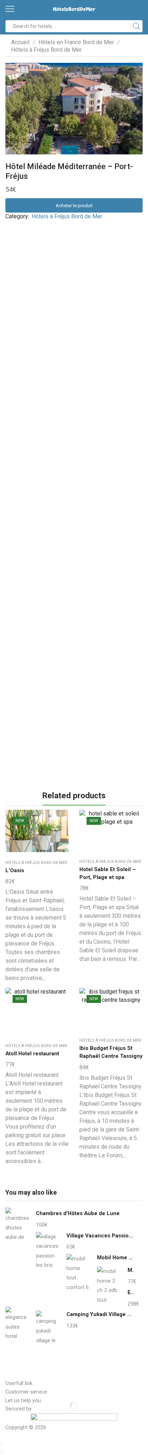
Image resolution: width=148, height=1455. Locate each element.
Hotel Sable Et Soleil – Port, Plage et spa (107, 873)
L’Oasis (14, 870)
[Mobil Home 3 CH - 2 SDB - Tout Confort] (108, 1284)
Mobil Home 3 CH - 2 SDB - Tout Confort (131, 1270)
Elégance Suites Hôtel (131, 1292)
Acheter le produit (74, 205)
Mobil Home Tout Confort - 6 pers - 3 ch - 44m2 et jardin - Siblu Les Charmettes (115, 1257)
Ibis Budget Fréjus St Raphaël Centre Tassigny (110, 1052)
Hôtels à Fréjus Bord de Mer (46, 49)
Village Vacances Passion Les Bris (100, 1235)
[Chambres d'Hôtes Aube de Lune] (17, 1227)
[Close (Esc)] (0, 1444)
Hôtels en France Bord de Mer (76, 42)
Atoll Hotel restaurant (32, 1053)
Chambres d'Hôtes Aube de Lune (78, 1213)
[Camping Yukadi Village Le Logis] (47, 1327)
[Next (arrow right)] (3, 1452)
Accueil (20, 42)
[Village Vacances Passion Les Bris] (47, 1250)
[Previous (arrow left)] (0, 1452)
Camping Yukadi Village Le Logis (100, 1314)
